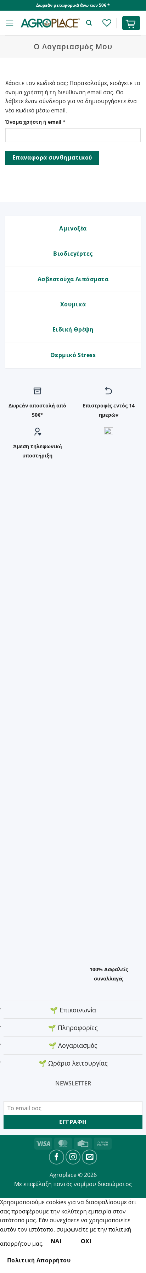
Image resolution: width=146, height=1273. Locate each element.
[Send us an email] (89, 1157)
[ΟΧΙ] (90, 1261)
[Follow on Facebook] (56, 1157)
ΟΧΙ (86, 1241)
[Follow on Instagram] (73, 1157)
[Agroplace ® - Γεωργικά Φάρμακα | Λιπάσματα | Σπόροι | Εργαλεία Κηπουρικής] (50, 23)
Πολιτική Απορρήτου (39, 1260)
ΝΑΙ (56, 1241)
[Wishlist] (106, 23)
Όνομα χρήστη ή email (49, 121)
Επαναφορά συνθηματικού (52, 157)
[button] (9, 23)
